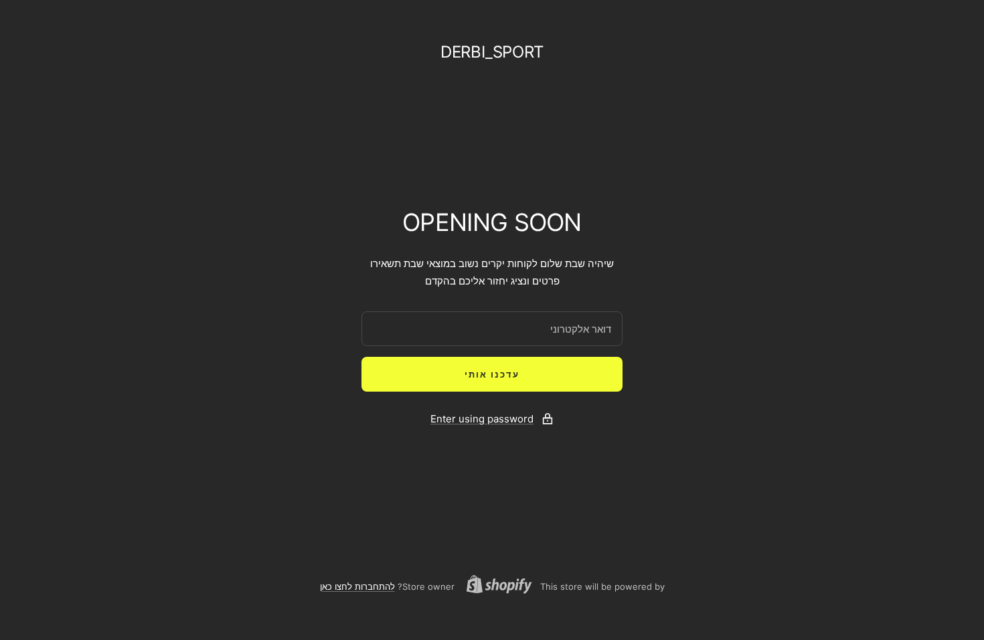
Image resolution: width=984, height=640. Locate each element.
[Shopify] (503, 586)
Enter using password (482, 418)
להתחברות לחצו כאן (357, 586)
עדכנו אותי (492, 374)
